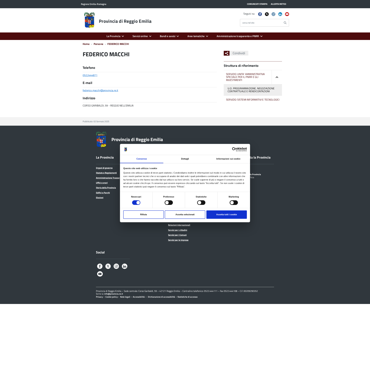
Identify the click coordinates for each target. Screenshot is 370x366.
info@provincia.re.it (113, 294)
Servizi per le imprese (178, 240)
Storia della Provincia (106, 187)
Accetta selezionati (185, 214)
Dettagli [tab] (185, 159)
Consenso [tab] (141, 159)
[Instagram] (273, 14)
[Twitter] (267, 14)
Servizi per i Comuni (177, 235)
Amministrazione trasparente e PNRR (238, 36)
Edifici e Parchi (103, 192)
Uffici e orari (102, 182)
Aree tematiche (196, 36)
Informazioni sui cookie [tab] (228, 159)
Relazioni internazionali (179, 225)
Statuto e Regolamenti (106, 172)
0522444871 (90, 75)
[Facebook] (260, 14)
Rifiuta (143, 214)
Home (86, 44)
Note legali (125, 296)
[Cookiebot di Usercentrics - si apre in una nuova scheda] (234, 149)
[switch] (169, 202)
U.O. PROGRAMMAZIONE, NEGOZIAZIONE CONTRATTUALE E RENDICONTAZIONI (251, 89)
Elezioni (99, 197)
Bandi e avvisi (167, 36)
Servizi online (140, 36)
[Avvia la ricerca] (285, 22)
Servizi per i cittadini (177, 230)
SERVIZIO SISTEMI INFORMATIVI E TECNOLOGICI (253, 100)
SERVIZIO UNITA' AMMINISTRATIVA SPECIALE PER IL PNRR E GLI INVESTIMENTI (245, 77)
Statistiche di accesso (187, 296)
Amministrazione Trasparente (110, 177)
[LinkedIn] (280, 14)
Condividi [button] (239, 53)
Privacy (99, 296)
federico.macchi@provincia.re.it (100, 90)
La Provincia (113, 36)
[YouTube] (287, 14)
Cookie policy (111, 296)
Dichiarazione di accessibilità (161, 296)
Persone (98, 44)
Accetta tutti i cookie (226, 214)
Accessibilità (139, 296)
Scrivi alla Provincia (252, 174)
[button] (277, 77)
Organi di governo (104, 168)
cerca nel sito (248, 22)
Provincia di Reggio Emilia (125, 21)
